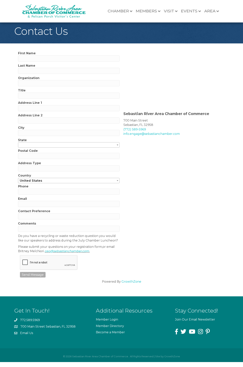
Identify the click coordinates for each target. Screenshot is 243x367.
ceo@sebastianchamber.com (67, 251)
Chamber (118, 11)
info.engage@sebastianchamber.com (151, 134)
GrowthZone (131, 281)
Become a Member (110, 332)
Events (189, 11)
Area (209, 11)
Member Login (107, 319)
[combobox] (69, 145)
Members (146, 11)
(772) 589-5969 (134, 129)
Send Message (33, 275)
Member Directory (110, 326)
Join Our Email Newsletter (195, 319)
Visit (169, 11)
